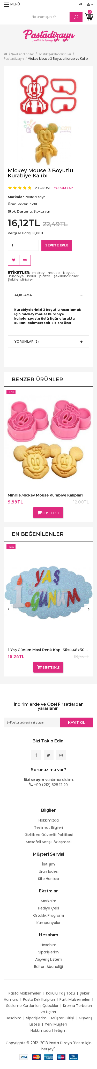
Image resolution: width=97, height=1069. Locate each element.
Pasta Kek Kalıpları (39, 999)
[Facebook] (36, 755)
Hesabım (48, 944)
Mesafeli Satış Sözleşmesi (48, 842)
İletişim (48, 864)
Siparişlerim (48, 952)
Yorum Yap (63, 187)
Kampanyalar (48, 922)
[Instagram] (61, 755)
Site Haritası (48, 878)
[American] (48, 1056)
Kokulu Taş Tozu (60, 993)
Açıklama (23, 295)
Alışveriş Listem (48, 959)
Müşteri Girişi (62, 1018)
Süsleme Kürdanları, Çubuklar (32, 1005)
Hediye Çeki (48, 908)
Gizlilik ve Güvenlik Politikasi (49, 834)
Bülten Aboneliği (48, 966)
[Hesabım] (90, 4)
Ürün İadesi (48, 871)
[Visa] (23, 1056)
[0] (89, 16)
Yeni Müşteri (56, 1024)
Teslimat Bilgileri (48, 827)
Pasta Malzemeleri (25, 993)
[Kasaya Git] (80, 4)
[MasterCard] (36, 1056)
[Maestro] (61, 1056)
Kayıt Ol (76, 722)
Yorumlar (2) (26, 341)
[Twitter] (49, 755)
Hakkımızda (49, 820)
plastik (44, 276)
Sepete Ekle (56, 245)
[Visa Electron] (73, 1056)
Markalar (48, 901)
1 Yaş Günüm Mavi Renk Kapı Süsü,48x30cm (48, 650)
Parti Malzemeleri (74, 999)
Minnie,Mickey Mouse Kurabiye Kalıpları (45, 495)
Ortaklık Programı (48, 915)
